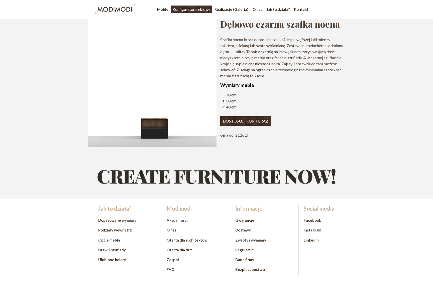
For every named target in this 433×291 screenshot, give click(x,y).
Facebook (312, 220)
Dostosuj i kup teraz (245, 121)
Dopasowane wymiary (117, 220)
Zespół (173, 259)
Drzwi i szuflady (112, 250)
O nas (257, 9)
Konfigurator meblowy (191, 9)
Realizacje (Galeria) (231, 9)
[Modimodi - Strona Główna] (115, 12)
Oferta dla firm (179, 250)
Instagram (312, 230)
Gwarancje (244, 220)
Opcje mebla (109, 240)
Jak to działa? (278, 9)
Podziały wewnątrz (115, 230)
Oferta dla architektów (187, 240)
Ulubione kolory (112, 259)
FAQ (170, 269)
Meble (162, 9)
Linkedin (311, 240)
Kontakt (301, 9)
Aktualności (177, 220)
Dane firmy (244, 259)
